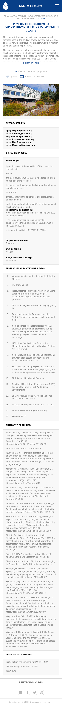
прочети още (32, 63)
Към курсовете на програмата (32, 71)
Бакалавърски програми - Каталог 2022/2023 (24, 16)
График (14, 76)
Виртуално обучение (35, 76)
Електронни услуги (31, 682)
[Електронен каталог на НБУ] (5, 6)
